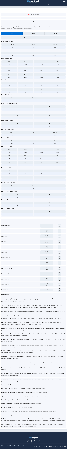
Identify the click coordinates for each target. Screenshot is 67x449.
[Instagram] (39, 441)
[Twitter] (35, 441)
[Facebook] (32, 441)
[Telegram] (28, 441)
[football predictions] (2, 1)
